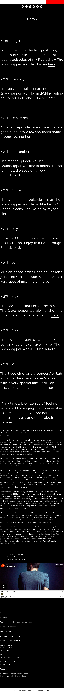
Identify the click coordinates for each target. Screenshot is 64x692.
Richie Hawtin (49, 501)
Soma (43, 536)
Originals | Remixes (15, 554)
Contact (32, 2)
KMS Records (11, 529)
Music (17, 2)
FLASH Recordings (8, 543)
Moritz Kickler (22, 674)
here (51, 64)
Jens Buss (21, 676)
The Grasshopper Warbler (55, 2)
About (10, 2)
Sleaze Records (39, 520)
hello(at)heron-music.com (22, 622)
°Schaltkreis (41, 492)
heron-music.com (11, 657)
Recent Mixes (12, 557)
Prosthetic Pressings (19, 520)
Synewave (40, 517)
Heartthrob (25, 499)
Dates (24, 2)
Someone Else (10, 499)
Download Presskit (8, 627)
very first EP (33, 527)
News (3, 2)
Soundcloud (10, 175)
